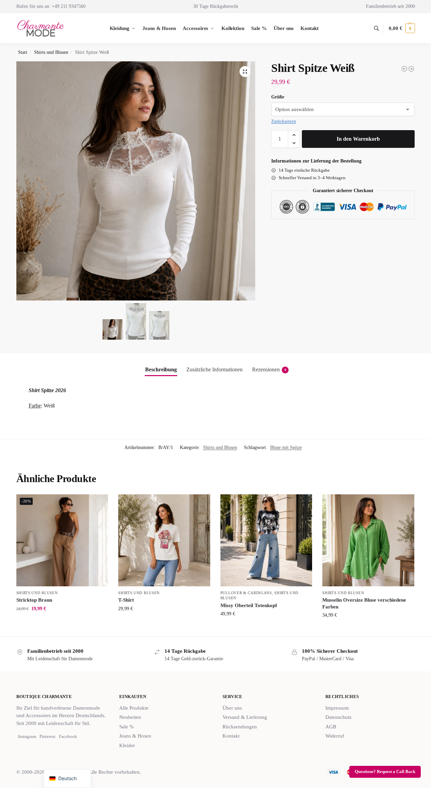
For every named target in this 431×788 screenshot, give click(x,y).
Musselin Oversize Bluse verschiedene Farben (364, 603)
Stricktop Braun (34, 600)
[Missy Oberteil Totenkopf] (266, 540)
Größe (277, 96)
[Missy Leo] (404, 68)
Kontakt (231, 736)
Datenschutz (338, 717)
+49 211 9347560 (69, 6)
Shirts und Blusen (51, 52)
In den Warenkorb (358, 139)
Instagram (27, 736)
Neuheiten (130, 717)
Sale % (126, 726)
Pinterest (48, 736)
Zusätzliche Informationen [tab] (214, 369)
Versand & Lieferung (244, 717)
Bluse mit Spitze (286, 447)
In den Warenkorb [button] (62, 622)
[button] (402, 28)
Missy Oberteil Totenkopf (248, 605)
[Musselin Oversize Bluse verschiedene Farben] (368, 540)
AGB (330, 726)
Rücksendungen (239, 726)
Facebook (68, 736)
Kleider (127, 745)
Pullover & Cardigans (246, 593)
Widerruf (334, 736)
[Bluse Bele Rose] (411, 68)
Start (22, 52)
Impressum (337, 708)
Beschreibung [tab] (161, 369)
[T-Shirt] (164, 540)
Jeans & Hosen (135, 736)
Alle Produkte (134, 708)
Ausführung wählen (266, 628)
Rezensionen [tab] (269, 369)
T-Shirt (126, 600)
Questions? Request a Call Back (385, 771)
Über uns (232, 708)
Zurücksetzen (283, 121)
